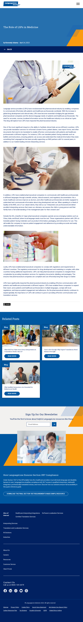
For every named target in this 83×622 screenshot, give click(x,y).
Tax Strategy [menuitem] (23, 610)
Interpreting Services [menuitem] (10, 523)
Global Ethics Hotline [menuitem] (55, 610)
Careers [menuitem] (6, 555)
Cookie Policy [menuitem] (26, 607)
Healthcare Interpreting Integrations (28, 513)
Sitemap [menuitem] (5, 607)
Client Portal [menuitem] (7, 569)
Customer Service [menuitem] (9, 564)
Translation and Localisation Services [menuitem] (16, 528)
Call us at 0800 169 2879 (13, 585)
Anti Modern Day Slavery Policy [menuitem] (58, 607)
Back (9, 49)
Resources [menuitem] (7, 559)
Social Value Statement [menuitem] (39, 607)
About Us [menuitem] (6, 550)
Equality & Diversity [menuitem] (35, 610)
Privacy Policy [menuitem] (15, 607)
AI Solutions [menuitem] (7, 532)
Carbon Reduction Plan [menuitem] (10, 610)
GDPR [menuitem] (45, 610)
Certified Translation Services (26, 517)
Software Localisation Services (52, 513)
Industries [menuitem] (6, 537)
